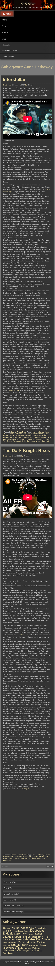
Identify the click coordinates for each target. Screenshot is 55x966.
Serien (5, 32)
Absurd (9, 928)
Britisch (38, 928)
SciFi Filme (27, 4)
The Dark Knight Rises (26, 450)
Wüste (29, 951)
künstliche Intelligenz (40, 436)
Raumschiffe (14, 439)
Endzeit (8, 933)
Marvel (22, 942)
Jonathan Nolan (15, 436)
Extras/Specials (8, 56)
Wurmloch (16, 441)
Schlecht (32, 945)
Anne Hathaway (38, 432)
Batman (47, 855)
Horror (24, 933)
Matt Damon (18, 437)
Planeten (6, 439)
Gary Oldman (8, 858)
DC (47, 857)
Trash (20, 947)
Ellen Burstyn (27, 434)
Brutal (44, 928)
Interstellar (14, 79)
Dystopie (37, 930)
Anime (31, 928)
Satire (25, 945)
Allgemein (6, 45)
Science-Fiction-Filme (18, 432)
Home (4, 20)
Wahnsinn (28, 948)
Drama (27, 931)
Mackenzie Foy (8, 437)
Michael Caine (46, 437)
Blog (4, 39)
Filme (4, 26)
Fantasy (16, 934)
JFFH (44, 937)
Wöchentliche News (10, 51)
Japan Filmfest (22, 936)
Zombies (8, 953)
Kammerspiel (13, 939)
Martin (30, 85)
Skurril (37, 945)
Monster (32, 942)
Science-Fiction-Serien (12, 912)
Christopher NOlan (15, 434)
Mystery (41, 942)
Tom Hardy (41, 858)
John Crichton (14, 390)
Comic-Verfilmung (39, 857)
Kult (50, 939)
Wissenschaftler (12, 950)
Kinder (21, 940)
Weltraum (47, 439)
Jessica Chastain (38, 434)
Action (16, 927)
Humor (30, 934)
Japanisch (36, 937)
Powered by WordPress (36, 962)
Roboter (22, 439)
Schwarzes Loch (32, 439)
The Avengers (24, 789)
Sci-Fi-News (8, 900)
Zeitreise (23, 441)
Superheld (32, 858)
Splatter (43, 945)
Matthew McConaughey (32, 437)
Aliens (24, 927)
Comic (30, 857)
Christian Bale (8, 857)
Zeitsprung (31, 441)
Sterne (40, 439)
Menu (7, 13)
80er (4, 928)
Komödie (41, 939)
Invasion (38, 933)
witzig (25, 951)
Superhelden (9, 948)
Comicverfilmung (16, 931)
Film (23, 635)
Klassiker (30, 939)
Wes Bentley (7, 441)
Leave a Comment (42, 441)
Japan (8, 936)
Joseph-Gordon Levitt (20, 858)
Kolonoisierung (26, 436)
